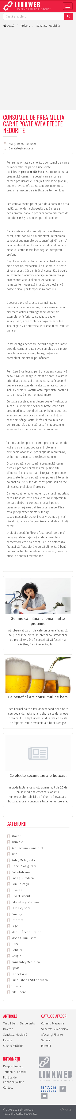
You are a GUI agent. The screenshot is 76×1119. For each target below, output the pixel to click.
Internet (17, 920)
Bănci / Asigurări (23, 866)
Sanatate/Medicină (21, 148)
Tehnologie (19, 974)
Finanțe (16, 914)
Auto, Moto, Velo (23, 860)
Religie (16, 956)
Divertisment (20, 896)
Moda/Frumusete (24, 938)
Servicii (45, 1040)
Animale (17, 842)
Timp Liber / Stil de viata (29, 980)
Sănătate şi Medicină (54, 1029)
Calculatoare (20, 872)
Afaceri (16, 836)
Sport (15, 968)
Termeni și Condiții (15, 1072)
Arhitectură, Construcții (28, 848)
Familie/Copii (21, 908)
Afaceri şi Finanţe (52, 1034)
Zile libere (18, 992)
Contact (8, 1087)
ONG (14, 944)
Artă (14, 854)
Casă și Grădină (22, 878)
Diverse (16, 890)
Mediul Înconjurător (26, 932)
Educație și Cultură (25, 902)
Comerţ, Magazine (52, 1023)
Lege (14, 926)
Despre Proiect (13, 1066)
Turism (16, 986)
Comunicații (20, 884)
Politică (17, 950)
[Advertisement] (38, 69)
